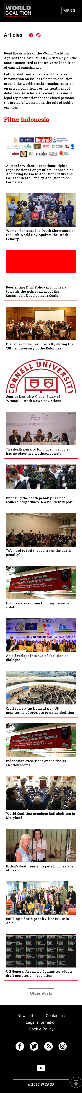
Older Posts (41, 993)
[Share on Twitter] (38, 35)
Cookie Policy (41, 1029)
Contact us (55, 1015)
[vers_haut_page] (76, 1082)
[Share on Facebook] (31, 35)
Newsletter (27, 1015)
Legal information (41, 1022)
